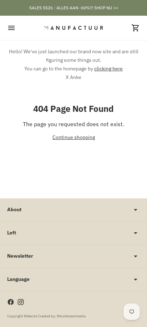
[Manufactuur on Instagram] (20, 302)
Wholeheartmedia (71, 316)
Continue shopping (73, 137)
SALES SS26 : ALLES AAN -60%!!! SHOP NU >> (73, 7)
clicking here (108, 68)
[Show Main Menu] (11, 28)
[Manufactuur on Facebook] (10, 302)
